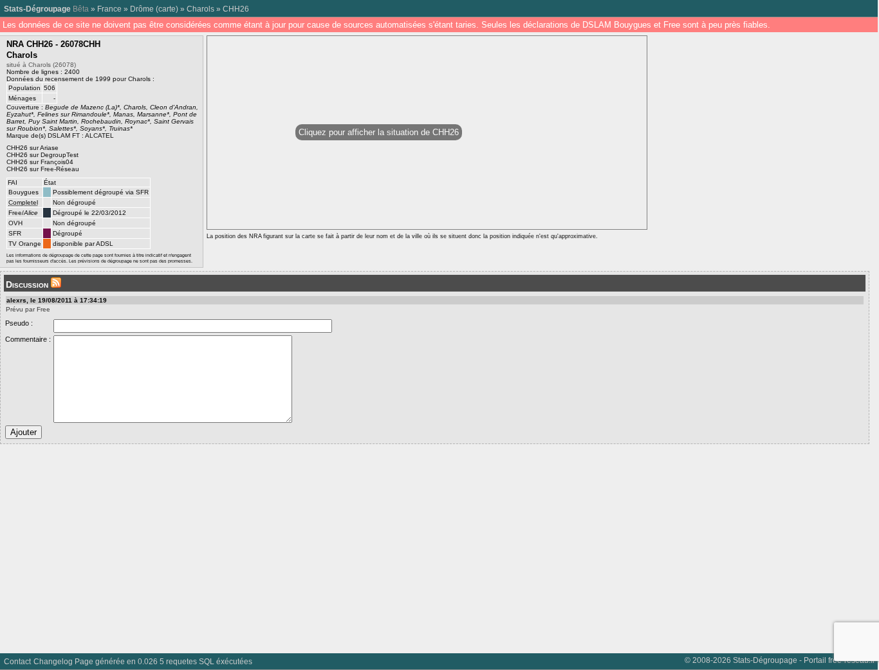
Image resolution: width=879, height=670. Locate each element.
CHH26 (236, 9)
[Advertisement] (386, 544)
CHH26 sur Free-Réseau (42, 168)
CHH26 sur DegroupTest (42, 154)
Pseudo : (19, 323)
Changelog (53, 661)
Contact (17, 661)
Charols (200, 9)
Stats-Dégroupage (37, 9)
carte (167, 9)
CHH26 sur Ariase (32, 147)
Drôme (142, 9)
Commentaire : (28, 339)
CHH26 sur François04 (39, 161)
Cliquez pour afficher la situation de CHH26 (379, 132)
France (109, 9)
